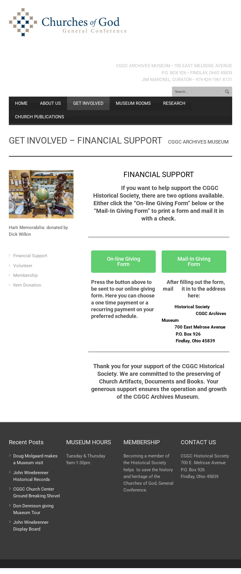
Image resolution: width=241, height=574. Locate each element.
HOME (21, 103)
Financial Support (30, 255)
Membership (25, 275)
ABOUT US (50, 103)
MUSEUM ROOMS (133, 103)
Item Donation (27, 285)
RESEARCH (174, 103)
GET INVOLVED (88, 103)
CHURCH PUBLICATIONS (39, 116)
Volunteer (22, 265)
